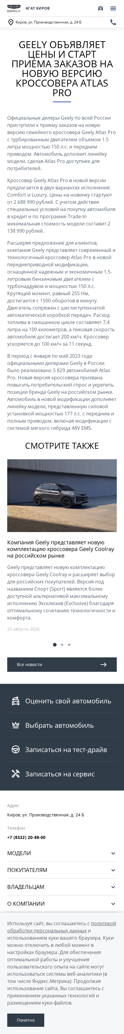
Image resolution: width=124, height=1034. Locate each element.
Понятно (26, 1020)
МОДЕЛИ (19, 853)
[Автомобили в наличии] (101, 8)
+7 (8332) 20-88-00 (26, 837)
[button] (55, 645)
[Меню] (113, 8)
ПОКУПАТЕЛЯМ (27, 870)
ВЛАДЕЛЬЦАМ (25, 886)
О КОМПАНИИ (26, 903)
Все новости (29, 664)
